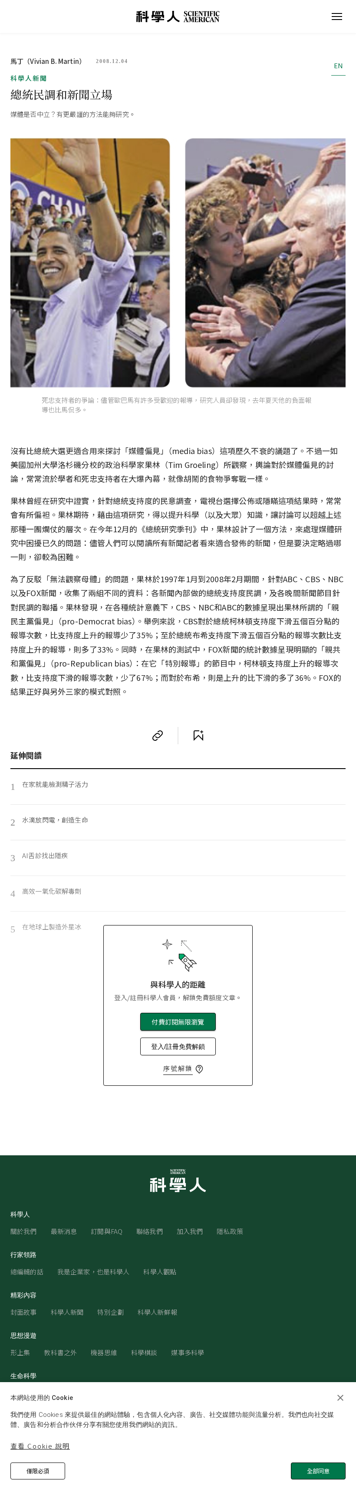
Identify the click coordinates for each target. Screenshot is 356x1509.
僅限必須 (37, 1471)
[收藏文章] (198, 735)
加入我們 (190, 1231)
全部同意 (318, 1471)
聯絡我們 (149, 1231)
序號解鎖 (178, 1068)
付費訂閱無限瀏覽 (178, 1021)
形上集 (20, 1352)
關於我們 (23, 1231)
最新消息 (64, 1231)
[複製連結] (157, 735)
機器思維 (104, 1352)
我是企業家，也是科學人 (93, 1271)
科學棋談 (144, 1352)
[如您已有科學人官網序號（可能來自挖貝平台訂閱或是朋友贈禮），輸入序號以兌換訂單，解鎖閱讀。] (199, 1069)
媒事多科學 (187, 1352)
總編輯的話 (26, 1271)
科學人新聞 (28, 78)
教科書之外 (60, 1352)
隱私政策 (230, 1231)
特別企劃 (110, 1312)
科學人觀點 (159, 1271)
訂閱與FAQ (106, 1231)
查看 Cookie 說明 (40, 1445)
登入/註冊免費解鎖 (178, 1046)
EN (338, 65)
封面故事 (23, 1312)
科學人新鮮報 (157, 1312)
